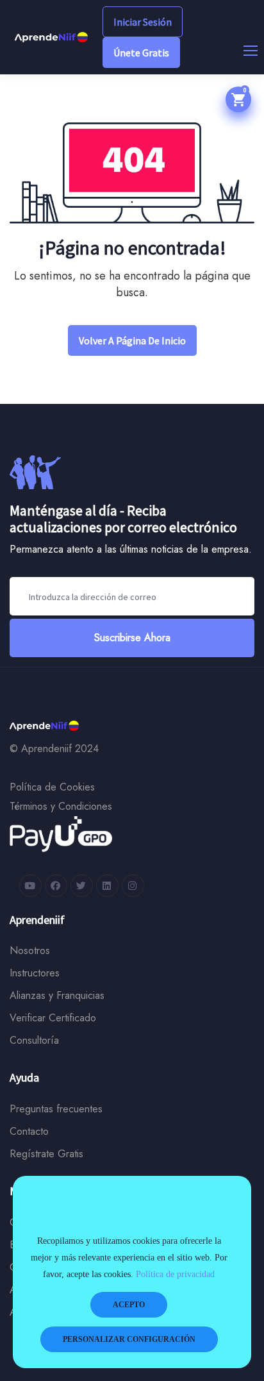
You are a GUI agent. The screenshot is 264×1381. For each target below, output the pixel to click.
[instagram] (133, 886)
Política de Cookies (52, 787)
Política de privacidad (175, 1274)
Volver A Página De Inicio (132, 340)
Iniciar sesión (142, 21)
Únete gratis (141, 52)
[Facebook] (56, 886)
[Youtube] (30, 886)
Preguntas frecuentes (56, 1108)
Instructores (35, 973)
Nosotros (30, 950)
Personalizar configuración (129, 1339)
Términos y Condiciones (61, 806)
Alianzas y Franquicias (57, 995)
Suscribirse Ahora (132, 637)
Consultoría (34, 1040)
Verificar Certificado (53, 1017)
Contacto (29, 1131)
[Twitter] (81, 886)
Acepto (129, 1304)
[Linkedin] (107, 886)
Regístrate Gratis (46, 1153)
